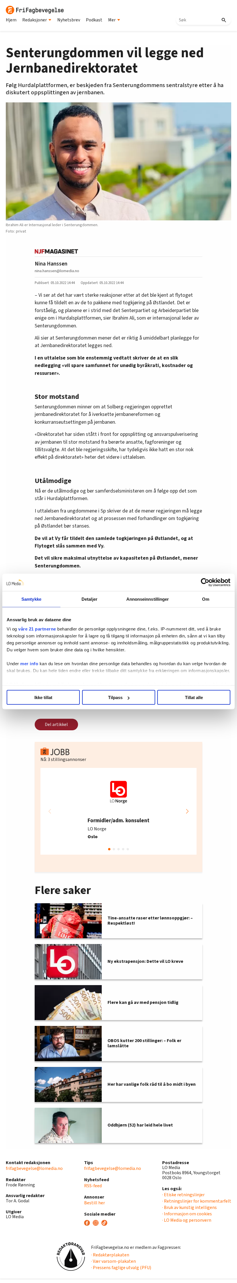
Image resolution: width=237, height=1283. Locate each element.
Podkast (94, 20)
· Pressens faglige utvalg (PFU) (121, 1267)
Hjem (11, 20)
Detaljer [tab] (89, 599)
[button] (187, 811)
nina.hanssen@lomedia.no (57, 271)
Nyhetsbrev (68, 20)
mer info (29, 663)
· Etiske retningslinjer (183, 1195)
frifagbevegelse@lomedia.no (34, 1168)
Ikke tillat (43, 697)
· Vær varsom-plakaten (113, 1261)
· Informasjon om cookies (187, 1214)
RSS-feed (93, 1186)
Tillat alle (194, 697)
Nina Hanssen (51, 264)
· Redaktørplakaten (110, 1255)
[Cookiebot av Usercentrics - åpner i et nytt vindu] (205, 582)
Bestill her (94, 1203)
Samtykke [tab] (31, 599)
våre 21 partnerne (37, 628)
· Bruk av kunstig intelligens (189, 1207)
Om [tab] (205, 599)
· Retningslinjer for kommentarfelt (196, 1201)
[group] (118, 811)
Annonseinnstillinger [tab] (147, 599)
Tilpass (115, 697)
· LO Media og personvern (186, 1220)
